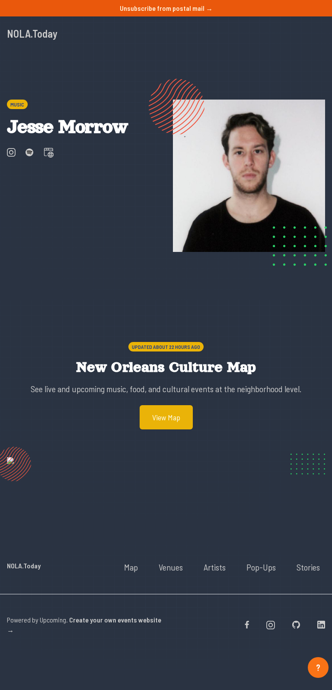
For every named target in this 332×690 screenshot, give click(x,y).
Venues (171, 567)
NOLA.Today (32, 33)
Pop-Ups (261, 567)
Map (131, 567)
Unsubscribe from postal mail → (166, 8)
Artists (215, 567)
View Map (166, 417)
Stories (308, 567)
